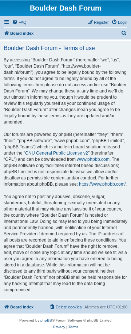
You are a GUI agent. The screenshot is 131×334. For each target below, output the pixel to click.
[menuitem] (19, 22)
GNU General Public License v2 (56, 153)
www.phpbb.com (93, 159)
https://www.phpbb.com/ (102, 184)
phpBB (46, 320)
